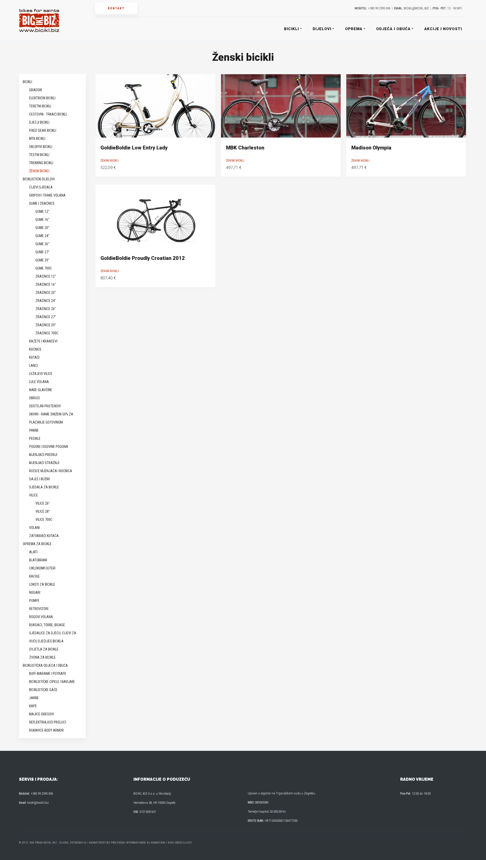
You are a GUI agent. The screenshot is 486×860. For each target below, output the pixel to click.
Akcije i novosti (443, 29)
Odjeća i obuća (393, 29)
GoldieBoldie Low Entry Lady (134, 148)
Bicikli (291, 29)
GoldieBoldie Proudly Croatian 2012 (142, 258)
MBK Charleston (245, 148)
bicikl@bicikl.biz (416, 8)
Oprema (353, 29)
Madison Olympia (371, 148)
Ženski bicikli (109, 160)
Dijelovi (322, 29)
